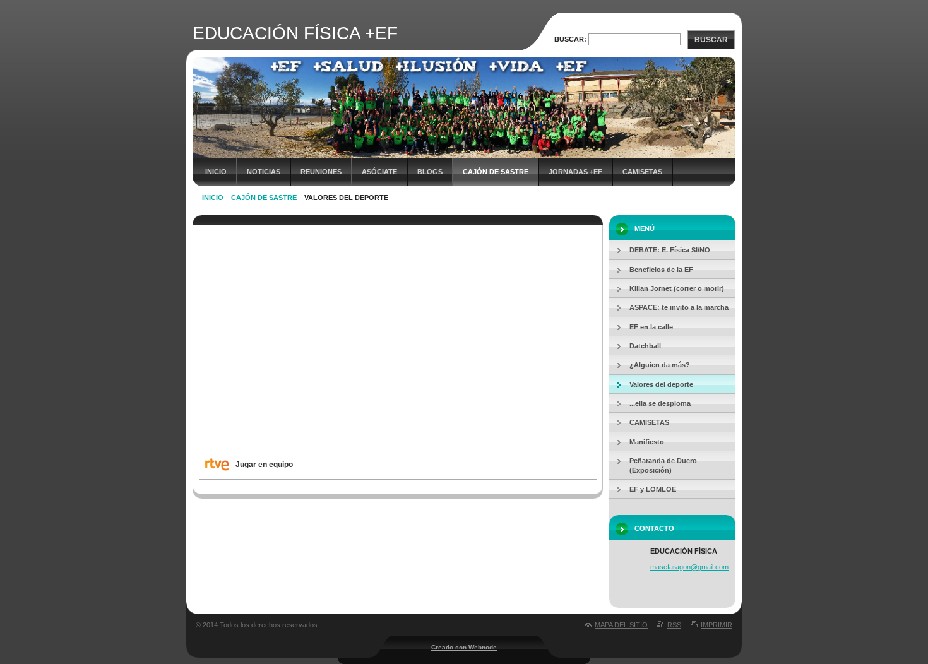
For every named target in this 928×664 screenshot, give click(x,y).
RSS (674, 625)
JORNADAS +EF (575, 171)
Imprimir (716, 625)
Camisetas (642, 171)
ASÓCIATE (379, 171)
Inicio (216, 171)
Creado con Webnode (464, 647)
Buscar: (570, 39)
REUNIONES (321, 171)
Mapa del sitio (621, 625)
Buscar (711, 39)
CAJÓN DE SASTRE (495, 171)
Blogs (430, 171)
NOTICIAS (263, 171)
